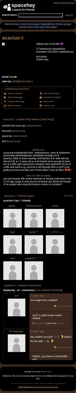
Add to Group (14, 105)
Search (69, 15)
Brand (24, 383)
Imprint (41, 383)
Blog (43, 24)
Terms (33, 383)
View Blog (47, 119)
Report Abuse (51, 383)
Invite (36, 27)
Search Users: (10, 15)
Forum (59, 24)
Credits (27, 383)
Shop (47, 27)
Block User (48, 101)
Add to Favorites (51, 93)
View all (40, 290)
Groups (67, 24)
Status (55, 383)
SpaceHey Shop (61, 383)
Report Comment (63, 306)
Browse (15, 24)
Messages (34, 24)
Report (60, 323)
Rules (19, 383)
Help (56, 3)
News (15, 383)
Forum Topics (26, 81)
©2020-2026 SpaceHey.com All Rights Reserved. (38, 387)
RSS (31, 383)
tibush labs (46, 371)
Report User (49, 105)
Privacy (37, 383)
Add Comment (53, 290)
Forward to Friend (52, 97)
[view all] (68, 196)
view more (34, 125)
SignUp (70, 3)
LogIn (62, 3)
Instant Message (16, 101)
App (42, 27)
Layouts (23, 27)
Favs (30, 27)
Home (8, 24)
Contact (45, 383)
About (54, 27)
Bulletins (51, 24)
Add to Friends (14, 93)
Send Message (14, 97)
